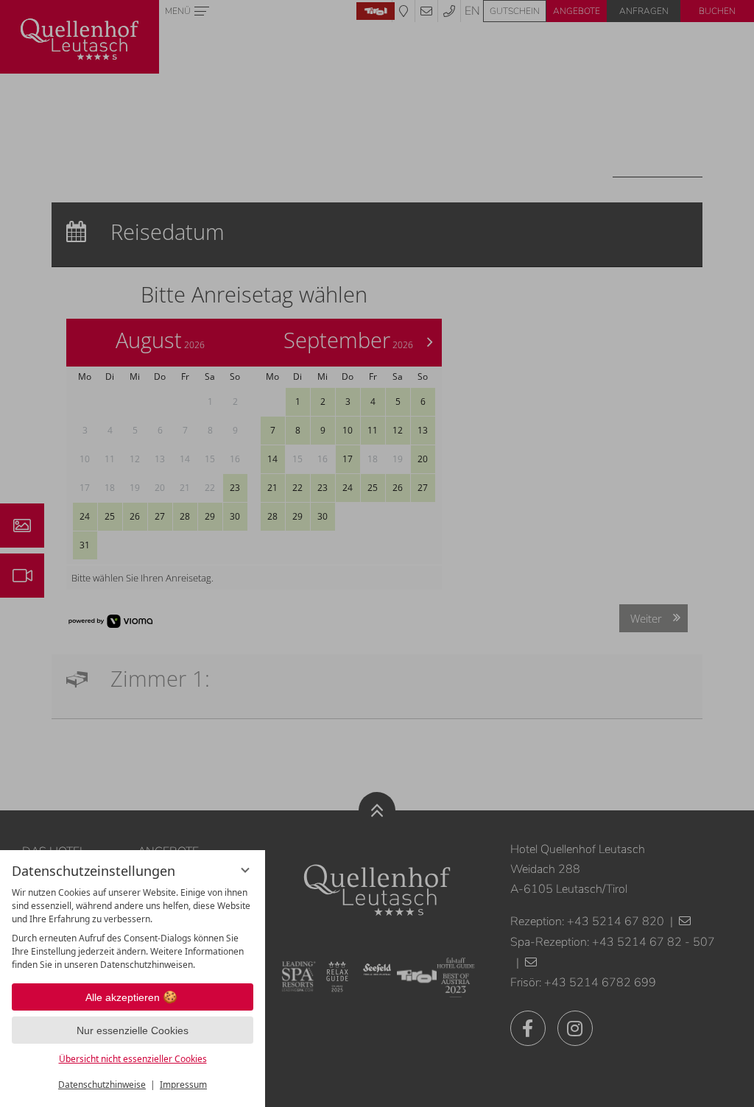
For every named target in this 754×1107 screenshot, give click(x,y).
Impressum (183, 1084)
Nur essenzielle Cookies (132, 1030)
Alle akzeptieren (122, 997)
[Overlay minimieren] (245, 870)
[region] (132, 929)
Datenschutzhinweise (102, 1084)
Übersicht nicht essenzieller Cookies (133, 1059)
